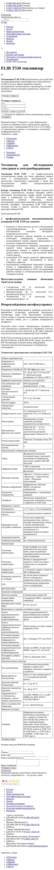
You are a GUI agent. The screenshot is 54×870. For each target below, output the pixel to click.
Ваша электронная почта (12, 758)
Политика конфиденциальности (20, 808)
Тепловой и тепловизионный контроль (23, 57)
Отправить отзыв (9, 768)
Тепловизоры (12, 59)
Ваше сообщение (8, 765)
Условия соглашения (15, 803)
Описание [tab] (10, 152)
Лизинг (9, 41)
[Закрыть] (2, 750)
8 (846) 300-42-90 (13, 5)
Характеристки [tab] (13, 155)
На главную (11, 52)
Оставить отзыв (8, 739)
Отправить (6, 117)
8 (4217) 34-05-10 (13, 8)
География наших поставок (18, 34)
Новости (10, 38)
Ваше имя (5, 755)
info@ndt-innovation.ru (38, 846)
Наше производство (15, 31)
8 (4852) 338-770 (13, 10)
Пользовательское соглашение (19, 806)
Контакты (10, 43)
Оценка (4, 752)
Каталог (10, 27)
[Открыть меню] (2, 48)
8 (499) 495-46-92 (13, 3)
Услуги (9, 29)
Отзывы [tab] (10, 157)
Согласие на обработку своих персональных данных (27, 114)
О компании (11, 36)
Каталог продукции (15, 54)
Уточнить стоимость (10, 96)
